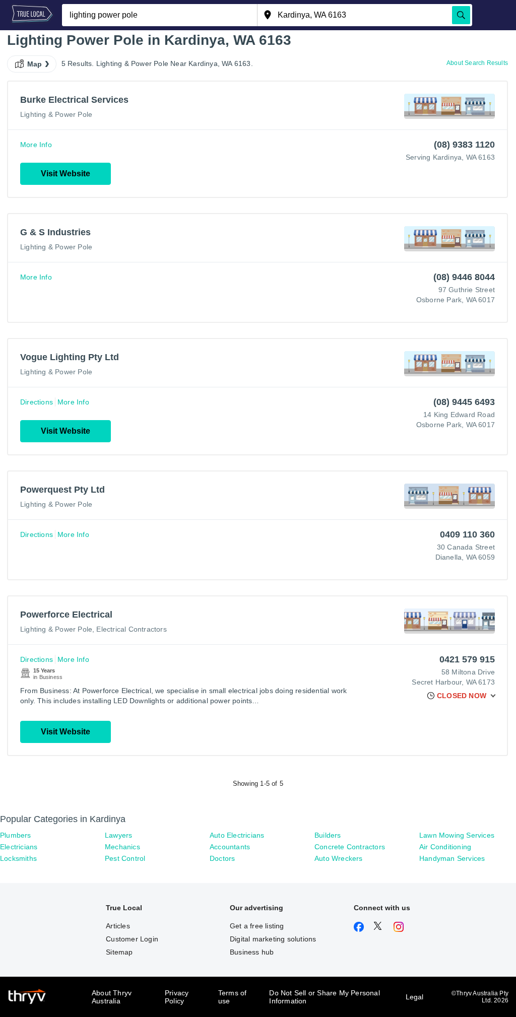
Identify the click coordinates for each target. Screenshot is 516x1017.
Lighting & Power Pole (56, 114)
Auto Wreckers (338, 858)
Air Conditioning (445, 847)
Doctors (222, 858)
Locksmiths (18, 858)
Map (34, 64)
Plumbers (15, 835)
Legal (415, 997)
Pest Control (125, 858)
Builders (327, 835)
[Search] (461, 15)
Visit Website (65, 173)
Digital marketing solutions (273, 939)
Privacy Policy (176, 997)
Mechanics (122, 847)
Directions (36, 402)
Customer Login (132, 939)
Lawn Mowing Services (456, 835)
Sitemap (119, 952)
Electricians (18, 847)
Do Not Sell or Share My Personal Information (324, 997)
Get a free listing (257, 926)
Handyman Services (452, 858)
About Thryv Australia (112, 997)
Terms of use (232, 997)
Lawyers (118, 835)
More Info (36, 145)
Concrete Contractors (349, 847)
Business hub (252, 952)
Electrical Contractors (131, 629)
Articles (118, 926)
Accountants (230, 847)
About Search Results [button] (477, 62)
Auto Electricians (237, 835)
